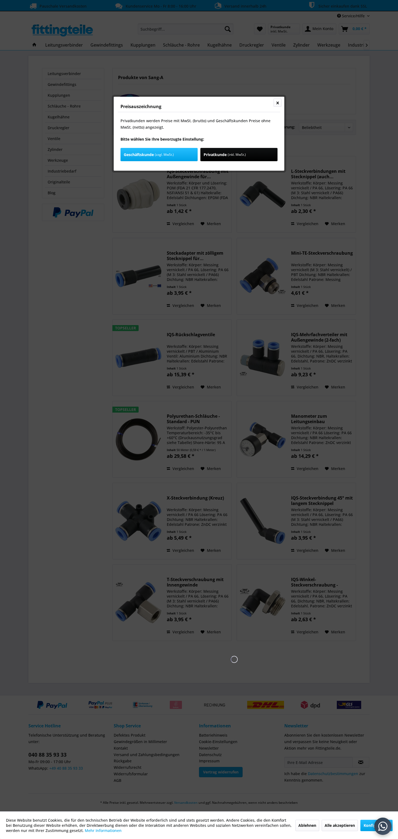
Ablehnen (307, 825)
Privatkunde (225, 154)
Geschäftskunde (149, 154)
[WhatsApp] (383, 826)
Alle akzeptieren (340, 825)
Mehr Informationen (103, 830)
